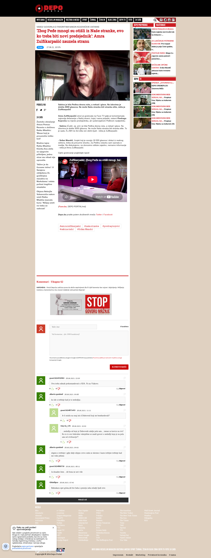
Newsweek (82, 537)
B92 (36, 523)
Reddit (98, 518)
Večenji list (124, 535)
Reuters (99, 520)
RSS (146, 520)
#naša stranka (91, 226)
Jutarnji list (83, 523)
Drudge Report (62, 540)
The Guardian (125, 510)
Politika (99, 515)
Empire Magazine (64, 515)
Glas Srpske (83, 510)
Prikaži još (82, 500)
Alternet (38, 515)
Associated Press (42, 518)
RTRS (98, 525)
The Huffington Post (104, 540)
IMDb (80, 515)
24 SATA (138, 19)
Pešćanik (100, 510)
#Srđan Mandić (85, 229)
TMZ (122, 525)
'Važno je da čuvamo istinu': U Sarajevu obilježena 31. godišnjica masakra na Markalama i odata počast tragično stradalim (45, 175)
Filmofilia (61, 520)
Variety (123, 533)
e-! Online (60, 510)
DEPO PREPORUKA (140, 25)
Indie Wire (82, 520)
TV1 (121, 530)
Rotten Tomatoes (103, 523)
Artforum (39, 520)
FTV (58, 528)
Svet (98, 537)
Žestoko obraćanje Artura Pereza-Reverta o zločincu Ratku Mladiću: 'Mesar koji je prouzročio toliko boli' (46, 130)
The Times (124, 520)
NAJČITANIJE (160, 25)
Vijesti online (125, 537)
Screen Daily (101, 530)
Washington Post (151, 513)
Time (122, 523)
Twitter (165, 20)
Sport (84, 19)
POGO (98, 513)
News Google (83, 535)
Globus (81, 513)
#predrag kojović (111, 226)
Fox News (61, 525)
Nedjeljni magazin (55, 19)
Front (40, 47)
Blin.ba (65, 550)
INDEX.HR (82, 518)
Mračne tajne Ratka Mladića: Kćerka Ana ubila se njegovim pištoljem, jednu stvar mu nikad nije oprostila (46, 151)
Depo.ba (49, 8)
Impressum (118, 555)
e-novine (60, 513)
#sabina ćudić (67, 229)
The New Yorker (126, 513)
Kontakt (129, 555)
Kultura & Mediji (72, 19)
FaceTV (60, 518)
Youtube (169, 20)
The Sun (123, 518)
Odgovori (121, 389)
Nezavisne (82, 533)
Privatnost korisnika (157, 555)
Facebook (161, 20)
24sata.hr (39, 513)
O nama (172, 555)
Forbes (59, 523)
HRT (58, 535)
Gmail (173, 20)
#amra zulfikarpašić (70, 226)
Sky (97, 535)
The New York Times (128, 515)
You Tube (123, 540)
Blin (36, 510)
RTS (98, 528)
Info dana (41, 19)
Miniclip (81, 528)
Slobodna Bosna (103, 533)
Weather (147, 515)
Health (59, 533)
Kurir (80, 525)
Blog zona (112, 19)
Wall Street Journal (152, 510)
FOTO (130, 19)
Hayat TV (60, 530)
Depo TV (122, 19)
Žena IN (102, 19)
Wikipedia (148, 518)
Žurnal (93, 19)
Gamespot (61, 537)
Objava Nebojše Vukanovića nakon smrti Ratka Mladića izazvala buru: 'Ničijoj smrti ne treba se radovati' (46, 200)
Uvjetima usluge (117, 358)
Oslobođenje (83, 540)
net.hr (80, 530)
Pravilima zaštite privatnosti (102, 358)
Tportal (123, 528)
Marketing (140, 555)
